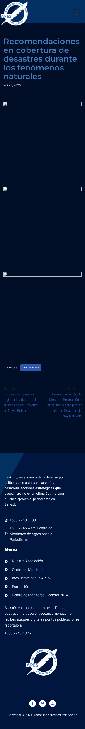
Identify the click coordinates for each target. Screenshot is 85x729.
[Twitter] (42, 703)
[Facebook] (32, 703)
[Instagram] (52, 703)
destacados (31, 367)
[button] (76, 13)
